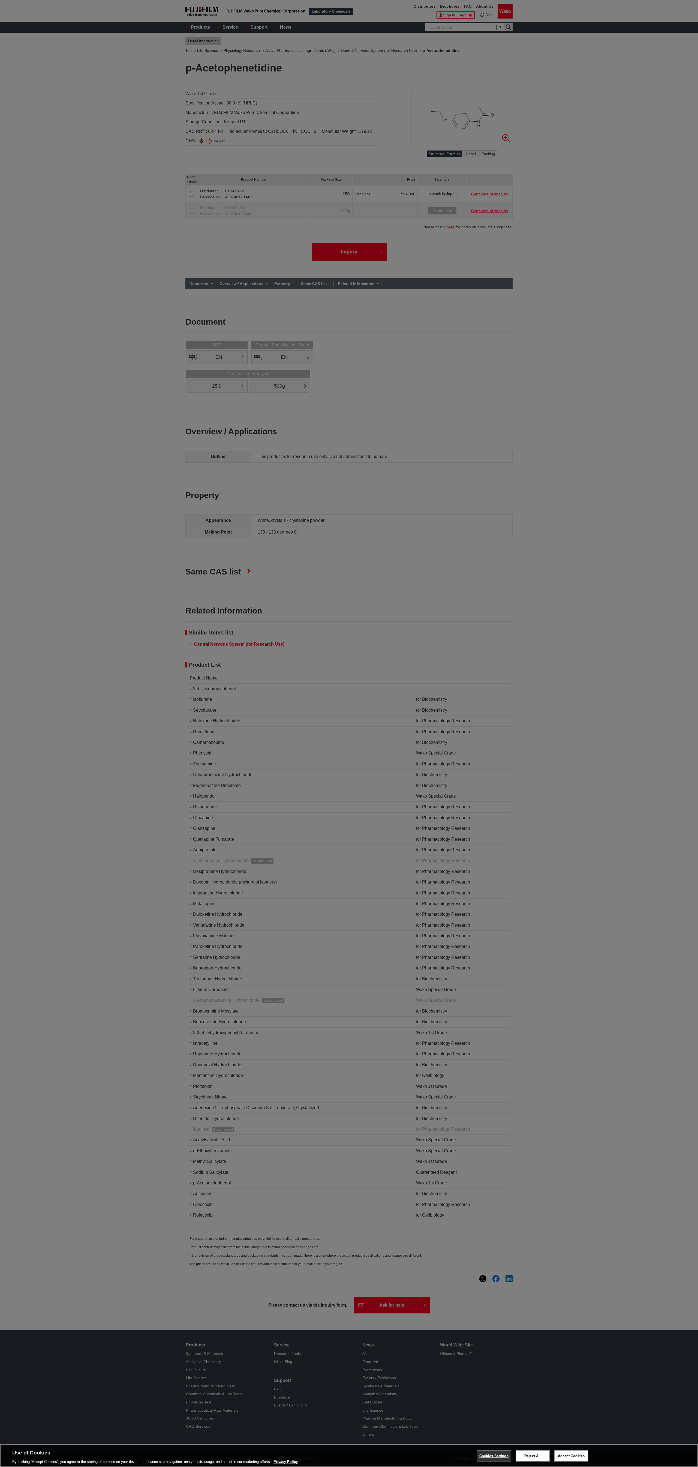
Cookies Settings (494, 1456)
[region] (349, 1455)
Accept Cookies (571, 1456)
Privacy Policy (285, 1461)
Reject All (532, 1456)
